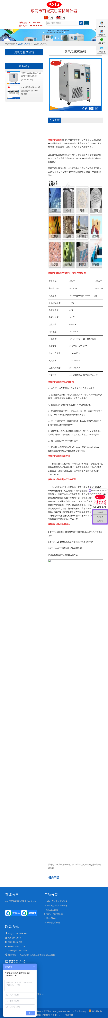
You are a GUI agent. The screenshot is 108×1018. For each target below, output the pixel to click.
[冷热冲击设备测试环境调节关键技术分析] (13, 84)
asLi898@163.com (16, 946)
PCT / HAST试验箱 (54, 914)
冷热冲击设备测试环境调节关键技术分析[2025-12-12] (31, 76)
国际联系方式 (15, 962)
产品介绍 (55, 120)
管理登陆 (69, 1015)
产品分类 (51, 894)
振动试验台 (51, 918)
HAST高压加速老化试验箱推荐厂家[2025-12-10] (30, 90)
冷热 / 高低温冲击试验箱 (56, 901)
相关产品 (53, 877)
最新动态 (24, 66)
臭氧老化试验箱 (24, 43)
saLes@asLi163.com (17, 950)
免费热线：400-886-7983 (30, 22)
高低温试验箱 (52, 910)
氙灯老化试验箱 (53, 922)
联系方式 (12, 927)
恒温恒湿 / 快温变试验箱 (56, 905)
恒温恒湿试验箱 (82, 864)
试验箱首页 (10, 43)
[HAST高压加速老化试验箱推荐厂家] (13, 98)
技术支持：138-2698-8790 (30, 25)
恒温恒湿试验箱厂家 (65, 864)
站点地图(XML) (79, 1011)
